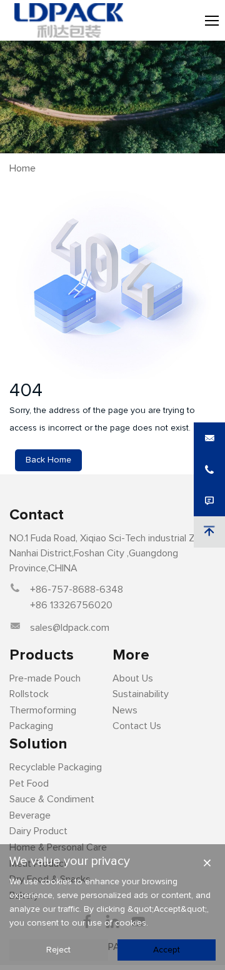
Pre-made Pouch (45, 678)
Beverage (30, 815)
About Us (132, 678)
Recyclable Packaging (55, 767)
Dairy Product (38, 831)
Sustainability (140, 694)
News (125, 710)
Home (22, 168)
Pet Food (29, 784)
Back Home (48, 460)
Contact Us (136, 726)
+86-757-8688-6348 (76, 590)
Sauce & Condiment (51, 799)
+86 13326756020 (71, 605)
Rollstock (29, 694)
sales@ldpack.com (69, 628)
